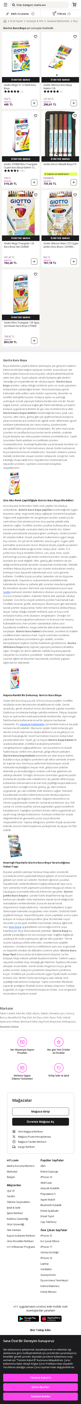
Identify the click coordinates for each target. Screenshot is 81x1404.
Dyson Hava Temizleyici (54, 1280)
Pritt (59, 1017)
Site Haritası (14, 1230)
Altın (43, 1166)
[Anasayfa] (5, 21)
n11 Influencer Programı (21, 1247)
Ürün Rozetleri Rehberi (20, 1241)
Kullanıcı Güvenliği (17, 1219)
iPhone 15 (46, 1235)
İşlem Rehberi (15, 1213)
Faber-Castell (7, 1013)
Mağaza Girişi (40, 1111)
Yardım (11, 1196)
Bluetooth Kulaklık (51, 1205)
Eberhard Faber (29, 1021)
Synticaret (5, 1021)
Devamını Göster (9, 1026)
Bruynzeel (55, 1021)
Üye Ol (11, 1190)
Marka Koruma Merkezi (20, 1166)
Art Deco (38, 1017)
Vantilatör (46, 1269)
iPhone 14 (46, 1177)
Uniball (66, 1017)
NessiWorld (14, 1017)
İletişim (11, 1177)
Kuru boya (15, 927)
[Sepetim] (74, 5)
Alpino (36, 1013)
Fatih (28, 1013)
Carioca (69, 1013)
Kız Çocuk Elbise (49, 1241)
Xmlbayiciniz (69, 1021)
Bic (23, 1013)
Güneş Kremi (48, 1275)
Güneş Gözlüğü (49, 1252)
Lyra (62, 1013)
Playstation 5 (48, 1194)
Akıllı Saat (46, 1182)
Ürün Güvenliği (15, 1224)
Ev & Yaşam (16, 21)
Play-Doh (27, 1017)
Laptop (44, 1263)
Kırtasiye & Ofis (35, 21)
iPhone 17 (46, 1247)
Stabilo (44, 1013)
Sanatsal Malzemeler (58, 21)
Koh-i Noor (50, 1017)
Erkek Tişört (47, 1216)
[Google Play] (28, 1319)
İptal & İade (13, 1207)
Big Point (44, 1021)
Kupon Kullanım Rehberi (21, 1235)
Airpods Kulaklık (49, 1188)
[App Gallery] (51, 1319)
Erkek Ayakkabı (49, 1210)
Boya (76, 21)
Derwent (54, 1013)
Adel (18, 1013)
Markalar (12, 1171)
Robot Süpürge (49, 1171)
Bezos (3, 1017)
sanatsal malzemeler (32, 724)
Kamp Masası (48, 1291)
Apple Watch (47, 1199)
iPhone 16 (46, 1258)
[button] (57, 75)
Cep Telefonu (48, 1222)
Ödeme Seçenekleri (18, 1202)
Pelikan (16, 1021)
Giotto (6, 592)
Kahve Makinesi (49, 1286)
